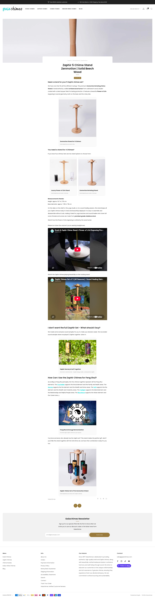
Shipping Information (47, 572)
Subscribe (99, 535)
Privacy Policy (45, 566)
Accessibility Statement (48, 575)
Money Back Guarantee (48, 569)
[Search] (151, 9)
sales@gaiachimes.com (124, 557)
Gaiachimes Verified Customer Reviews (53, 586)
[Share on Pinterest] (103, 498)
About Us (43, 557)
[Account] (143, 9)
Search (43, 577)
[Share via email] (106, 498)
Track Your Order (46, 583)
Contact (43, 580)
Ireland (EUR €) (134, 8)
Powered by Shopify (135, 595)
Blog (81, 9)
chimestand (76, 60)
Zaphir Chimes (42, 9)
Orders (43, 560)
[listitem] (58, 2)
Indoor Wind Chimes (69, 9)
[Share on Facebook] (98, 498)
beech (69, 60)
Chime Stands (55, 9)
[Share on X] (101, 498)
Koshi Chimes (30, 9)
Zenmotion (84, 60)
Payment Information (47, 563)
